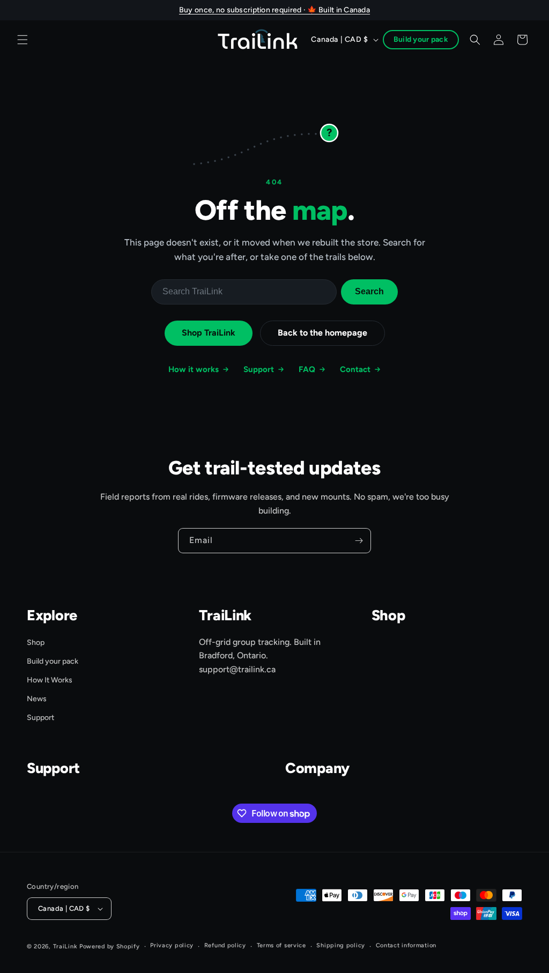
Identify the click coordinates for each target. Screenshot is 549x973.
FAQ (307, 369)
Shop (35, 642)
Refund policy (225, 945)
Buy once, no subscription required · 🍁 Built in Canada (274, 9)
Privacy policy (172, 945)
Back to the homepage (322, 333)
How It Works (49, 680)
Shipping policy (340, 945)
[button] (22, 39)
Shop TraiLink (208, 333)
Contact (355, 369)
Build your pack (421, 39)
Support (258, 369)
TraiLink (65, 946)
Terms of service (281, 945)
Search (369, 291)
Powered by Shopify (109, 946)
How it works (193, 369)
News (37, 698)
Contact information (406, 945)
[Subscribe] (358, 540)
